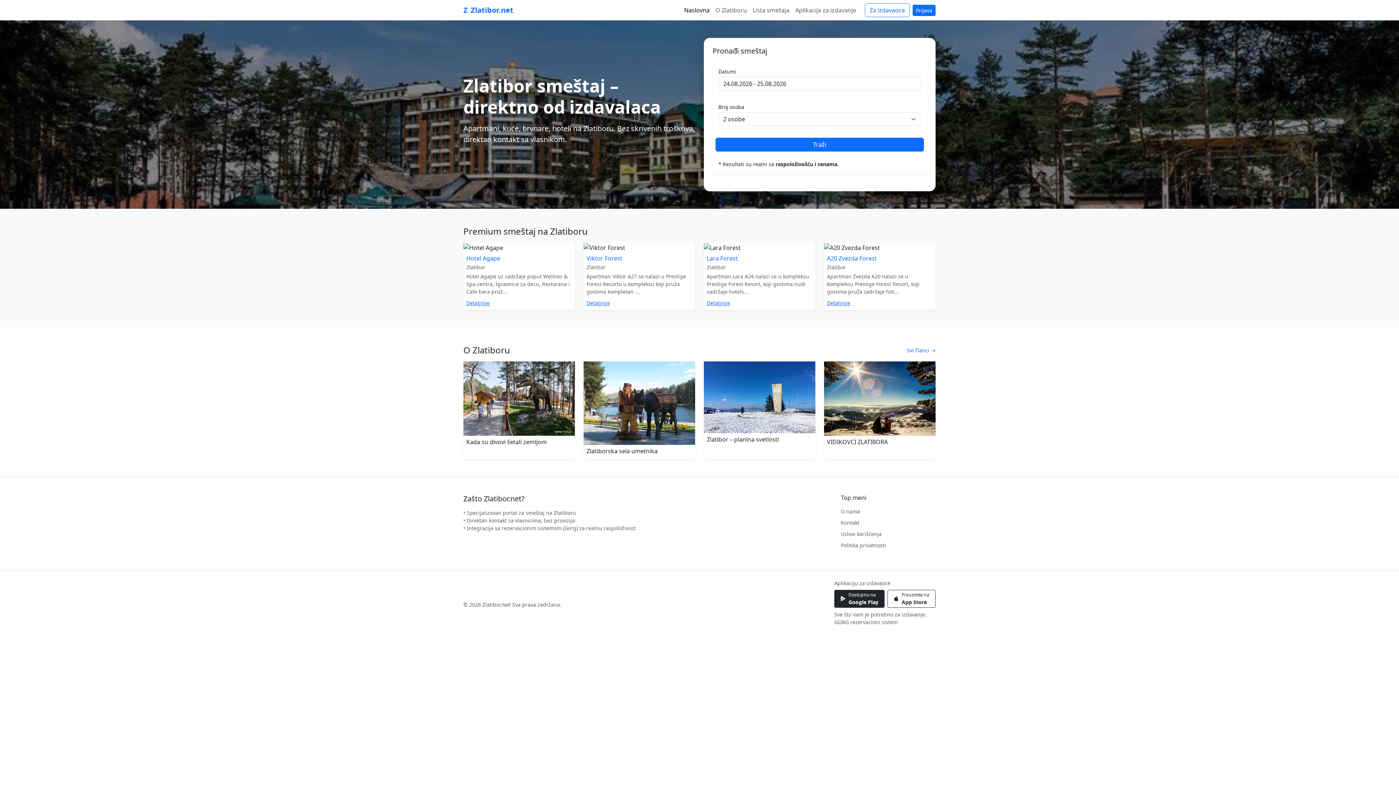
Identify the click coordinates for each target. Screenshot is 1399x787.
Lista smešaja (771, 10)
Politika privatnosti (863, 545)
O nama (850, 511)
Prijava (924, 10)
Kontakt (850, 522)
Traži (819, 145)
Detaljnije (478, 302)
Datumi (727, 71)
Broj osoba (731, 106)
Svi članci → (921, 350)
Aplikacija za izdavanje (825, 10)
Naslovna (697, 10)
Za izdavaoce (887, 10)
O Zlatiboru (731, 10)
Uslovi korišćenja (861, 533)
